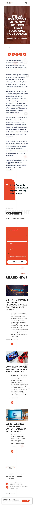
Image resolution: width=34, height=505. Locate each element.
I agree (25, 500)
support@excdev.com (16, 483)
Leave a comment (17, 261)
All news (23, 273)
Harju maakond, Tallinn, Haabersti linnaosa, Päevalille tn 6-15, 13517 (18, 486)
